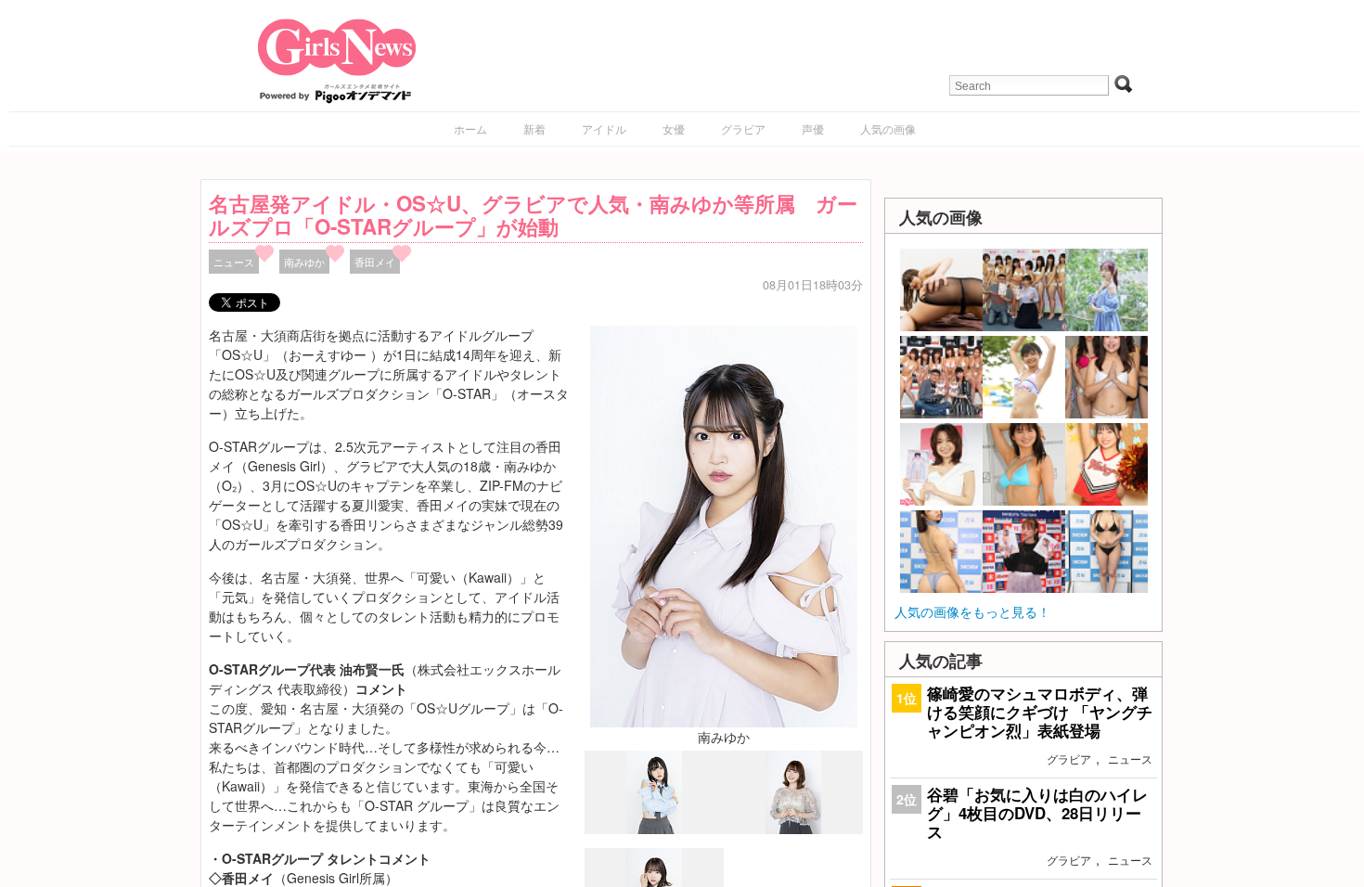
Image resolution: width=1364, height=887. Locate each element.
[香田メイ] (654, 829)
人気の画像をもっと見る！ (972, 611)
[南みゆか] (723, 524)
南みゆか (304, 261)
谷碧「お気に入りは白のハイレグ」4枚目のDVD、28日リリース (1037, 813)
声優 (813, 128)
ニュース (233, 261)
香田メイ (374, 261)
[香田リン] (793, 828)
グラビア (743, 128)
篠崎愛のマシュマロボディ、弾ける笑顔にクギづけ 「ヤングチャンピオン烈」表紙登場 (1039, 711)
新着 (534, 128)
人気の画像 (888, 128)
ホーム (470, 128)
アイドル (604, 128)
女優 (674, 128)
